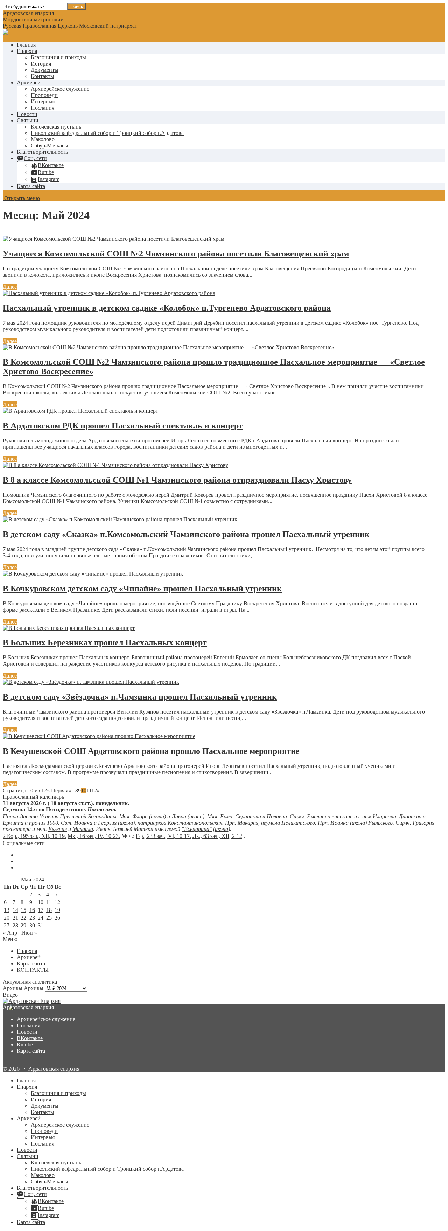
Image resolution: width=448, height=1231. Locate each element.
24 (40, 918)
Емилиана (318, 816)
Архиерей (29, 82)
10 (40, 902)
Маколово (43, 139)
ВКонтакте (30, 1038)
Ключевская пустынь (56, 127)
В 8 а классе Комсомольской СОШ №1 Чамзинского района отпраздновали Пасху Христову (177, 479)
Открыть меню (21, 198)
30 (32, 925)
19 (57, 910)
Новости (27, 114)
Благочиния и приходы (58, 57)
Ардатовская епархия (28, 1007)
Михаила (82, 829)
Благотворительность (42, 152)
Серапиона (248, 816)
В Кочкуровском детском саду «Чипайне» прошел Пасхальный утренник (142, 588)
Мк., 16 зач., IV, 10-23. (94, 836)
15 (23, 910)
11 (88, 790)
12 (94, 790)
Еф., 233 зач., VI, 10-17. (163, 836)
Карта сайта (31, 186)
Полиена (277, 816)
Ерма (226, 816)
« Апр (10, 933)
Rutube (25, 1044)
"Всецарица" (197, 829)
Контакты (42, 76)
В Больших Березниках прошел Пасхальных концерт (105, 642)
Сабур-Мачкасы (49, 146)
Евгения (57, 829)
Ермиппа (13, 823)
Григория (423, 823)
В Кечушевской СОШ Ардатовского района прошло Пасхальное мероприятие (151, 751)
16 (32, 910)
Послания (42, 108)
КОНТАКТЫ (33, 970)
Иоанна (83, 823)
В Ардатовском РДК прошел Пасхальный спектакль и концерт (123, 425)
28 (15, 925)
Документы (44, 70)
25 (49, 918)
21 (15, 918)
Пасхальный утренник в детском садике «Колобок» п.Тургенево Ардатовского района (167, 307)
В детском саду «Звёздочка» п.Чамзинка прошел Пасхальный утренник (140, 696)
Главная (26, 45)
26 (57, 918)
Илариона (384, 816)
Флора (140, 816)
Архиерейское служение (60, 89)
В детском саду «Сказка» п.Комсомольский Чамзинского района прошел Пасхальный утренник (186, 534)
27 (6, 925)
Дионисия (410, 816)
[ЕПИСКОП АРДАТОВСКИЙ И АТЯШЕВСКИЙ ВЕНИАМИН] (224, 1001)
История (41, 64)
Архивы (33, 988)
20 (6, 918)
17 (40, 910)
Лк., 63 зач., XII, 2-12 (217, 836)
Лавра (179, 816)
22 (23, 918)
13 (6, 910)
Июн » (29, 933)
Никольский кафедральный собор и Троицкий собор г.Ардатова (107, 133)
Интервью (43, 101)
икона (157, 816)
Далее (10, 287)
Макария (248, 823)
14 (15, 910)
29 (23, 925)
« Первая (57, 790)
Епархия (27, 51)
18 (49, 910)
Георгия (107, 823)
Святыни (27, 120)
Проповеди (44, 95)
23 (32, 918)
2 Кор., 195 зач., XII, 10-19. (34, 836)
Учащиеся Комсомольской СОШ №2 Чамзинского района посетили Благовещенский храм (176, 253)
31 (40, 925)
